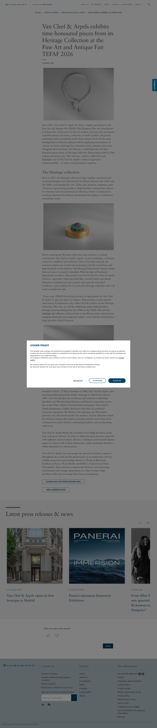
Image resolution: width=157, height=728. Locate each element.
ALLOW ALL (117, 381)
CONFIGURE (97, 381)
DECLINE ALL (78, 381)
